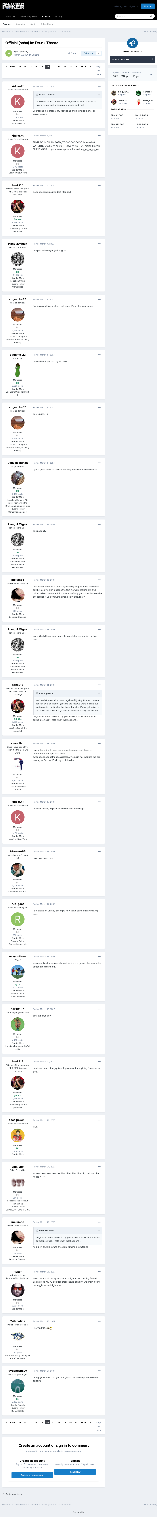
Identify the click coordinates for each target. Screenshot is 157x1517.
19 (42, 66)
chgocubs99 (17, 299)
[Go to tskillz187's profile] (18, 1024)
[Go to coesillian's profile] (18, 765)
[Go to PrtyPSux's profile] (8, 53)
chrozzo (147, 91)
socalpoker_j (18, 1120)
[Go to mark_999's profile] (138, 102)
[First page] (6, 67)
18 (36, 66)
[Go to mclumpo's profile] (18, 595)
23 (64, 66)
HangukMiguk (17, 243)
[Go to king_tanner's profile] (113, 93)
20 (47, 66)
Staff (33, 24)
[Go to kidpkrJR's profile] (18, 101)
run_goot (17, 903)
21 (53, 66)
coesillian (17, 743)
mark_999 (148, 100)
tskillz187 (17, 1009)
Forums (7, 24)
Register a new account (32, 1475)
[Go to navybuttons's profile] (18, 972)
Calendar (20, 24)
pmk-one (18, 1166)
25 (76, 66)
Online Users (46, 24)
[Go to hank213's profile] (18, 206)
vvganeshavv (17, 1370)
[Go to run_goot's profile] (18, 919)
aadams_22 (18, 354)
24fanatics (17, 1321)
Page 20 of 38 (98, 70)
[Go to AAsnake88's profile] (18, 870)
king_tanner (124, 91)
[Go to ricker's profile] (18, 1290)
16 (25, 66)
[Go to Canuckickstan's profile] (18, 478)
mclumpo (17, 579)
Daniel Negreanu (29, 16)
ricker (18, 1271)
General (36, 54)
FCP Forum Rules (120, 59)
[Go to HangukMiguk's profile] (18, 259)
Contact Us (78, 1512)
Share (73, 53)
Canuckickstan (18, 462)
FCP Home (10, 16)
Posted (43, 86)
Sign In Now (75, 1472)
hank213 (17, 185)
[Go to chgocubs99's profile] (18, 315)
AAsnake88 (18, 851)
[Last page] (90, 67)
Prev (12, 66)
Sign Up (147, 6)
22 (59, 66)
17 (31, 66)
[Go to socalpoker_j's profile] (18, 1135)
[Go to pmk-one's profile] (18, 1182)
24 (70, 66)
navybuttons (17, 956)
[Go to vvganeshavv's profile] (18, 1386)
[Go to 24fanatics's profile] (18, 1336)
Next (83, 66)
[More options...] (99, 86)
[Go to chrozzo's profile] (138, 93)
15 (20, 66)
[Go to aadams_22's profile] (18, 370)
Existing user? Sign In (125, 6)
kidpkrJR (18, 86)
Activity (58, 16)
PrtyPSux (22, 51)
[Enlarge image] (48, 1328)
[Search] (151, 16)
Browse (46, 16)
